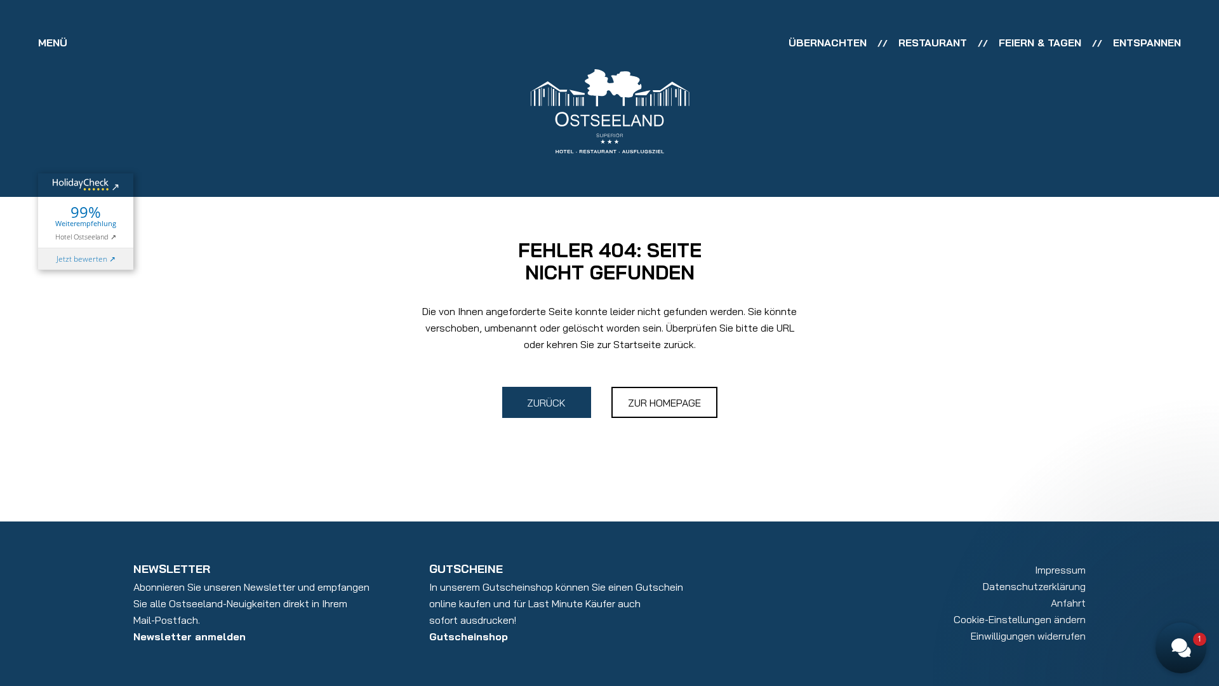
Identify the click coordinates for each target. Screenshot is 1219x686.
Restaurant (932, 42)
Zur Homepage (664, 402)
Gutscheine (466, 569)
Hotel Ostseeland (82, 236)
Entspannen (1147, 42)
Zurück (546, 402)
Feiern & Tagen (1040, 42)
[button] (1111, 486)
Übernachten (828, 42)
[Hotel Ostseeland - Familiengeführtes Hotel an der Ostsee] (610, 110)
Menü (52, 42)
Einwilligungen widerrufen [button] (1028, 635)
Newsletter (171, 569)
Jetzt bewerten (82, 258)
